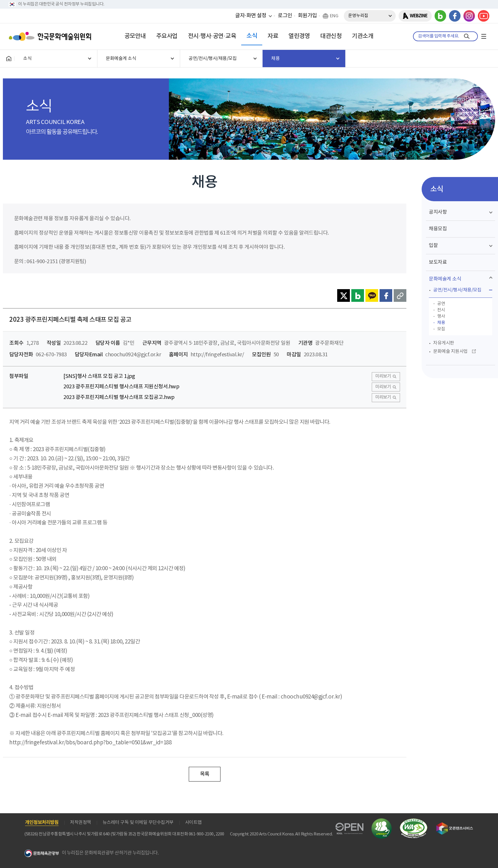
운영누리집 (358, 15)
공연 (441, 303)
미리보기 (383, 376)
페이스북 (455, 16)
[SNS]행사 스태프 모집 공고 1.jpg (99, 376)
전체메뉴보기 (483, 36)
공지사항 (438, 212)
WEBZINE (418, 15)
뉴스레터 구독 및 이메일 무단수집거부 (138, 822)
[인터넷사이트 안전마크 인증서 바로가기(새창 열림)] (381, 821)
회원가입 (307, 16)
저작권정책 (80, 822)
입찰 (433, 245)
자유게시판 (443, 343)
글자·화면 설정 (250, 15)
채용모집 (438, 229)
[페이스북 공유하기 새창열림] (386, 295)
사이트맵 (193, 822)
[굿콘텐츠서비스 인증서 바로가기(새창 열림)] (454, 824)
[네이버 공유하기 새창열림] (358, 295)
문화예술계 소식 (445, 279)
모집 (441, 329)
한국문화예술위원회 (51, 36)
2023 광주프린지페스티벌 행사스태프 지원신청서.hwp (121, 387)
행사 (441, 316)
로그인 (285, 16)
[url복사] (400, 295)
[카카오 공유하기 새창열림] (372, 295)
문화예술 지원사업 (450, 351)
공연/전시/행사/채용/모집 (457, 290)
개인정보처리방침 (42, 822)
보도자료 (438, 262)
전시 (441, 310)
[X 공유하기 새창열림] (343, 295)
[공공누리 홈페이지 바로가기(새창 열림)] (349, 826)
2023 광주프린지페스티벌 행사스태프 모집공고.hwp (119, 397)
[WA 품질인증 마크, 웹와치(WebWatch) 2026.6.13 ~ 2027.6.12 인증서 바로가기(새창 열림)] (413, 821)
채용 (441, 322)
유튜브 (483, 16)
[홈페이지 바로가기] (8, 58)
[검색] (466, 36)
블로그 (440, 16)
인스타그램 (469, 16)
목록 (205, 774)
